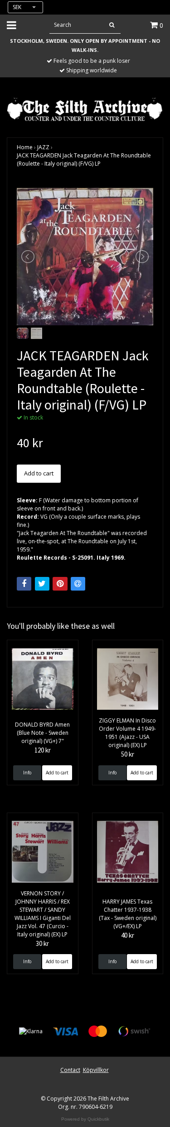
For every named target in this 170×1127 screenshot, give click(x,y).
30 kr (42, 943)
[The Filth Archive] (85, 108)
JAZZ (43, 147)
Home (25, 147)
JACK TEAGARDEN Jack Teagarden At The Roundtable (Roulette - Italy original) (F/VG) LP (84, 159)
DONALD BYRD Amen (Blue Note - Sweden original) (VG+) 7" (42, 733)
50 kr (127, 754)
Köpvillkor (96, 1070)
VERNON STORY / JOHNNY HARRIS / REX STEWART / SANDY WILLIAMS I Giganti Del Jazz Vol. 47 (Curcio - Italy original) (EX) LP (43, 913)
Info (27, 772)
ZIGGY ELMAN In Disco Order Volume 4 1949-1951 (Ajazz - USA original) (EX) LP (127, 733)
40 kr (127, 935)
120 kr (42, 750)
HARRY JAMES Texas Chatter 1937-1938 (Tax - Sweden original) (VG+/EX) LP (127, 914)
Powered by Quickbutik (85, 1119)
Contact (70, 1070)
